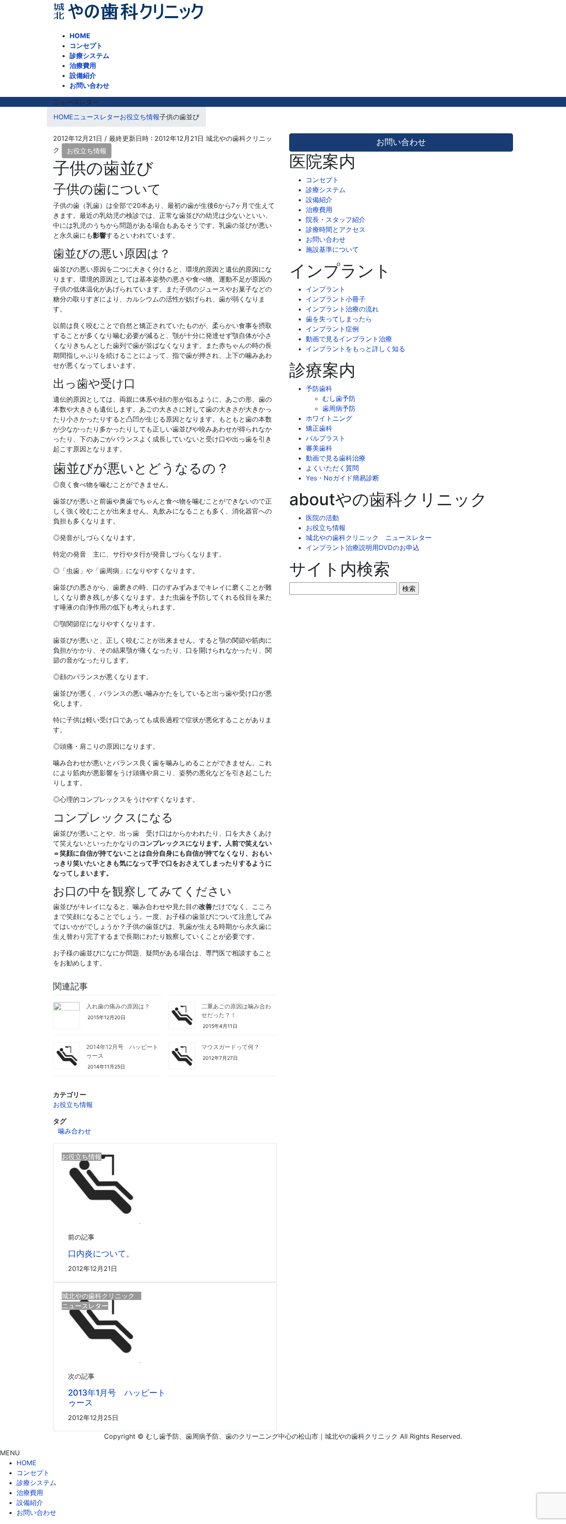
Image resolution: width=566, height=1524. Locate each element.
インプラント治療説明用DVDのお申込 (362, 547)
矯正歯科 (319, 428)
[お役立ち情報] (100, 1183)
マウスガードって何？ (230, 1046)
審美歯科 (319, 448)
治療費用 (319, 209)
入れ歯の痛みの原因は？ (118, 1006)
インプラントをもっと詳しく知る (355, 349)
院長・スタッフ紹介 (335, 219)
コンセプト (322, 180)
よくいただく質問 (332, 468)
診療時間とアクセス (335, 229)
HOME (26, 1463)
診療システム (326, 190)
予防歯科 (319, 388)
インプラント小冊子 (335, 299)
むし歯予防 (339, 398)
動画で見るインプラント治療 (349, 339)
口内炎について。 (101, 1254)
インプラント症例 (332, 329)
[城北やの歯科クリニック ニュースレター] (100, 1322)
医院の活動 (322, 518)
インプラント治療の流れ (342, 309)
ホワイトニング (329, 418)
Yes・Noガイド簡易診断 (342, 478)
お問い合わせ (326, 239)
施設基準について (332, 249)
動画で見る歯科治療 (335, 458)
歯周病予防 (339, 408)
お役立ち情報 (86, 151)
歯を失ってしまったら (339, 319)
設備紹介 (319, 199)
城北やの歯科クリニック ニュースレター (369, 537)
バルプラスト (326, 438)
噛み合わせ (74, 1131)
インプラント (326, 289)
